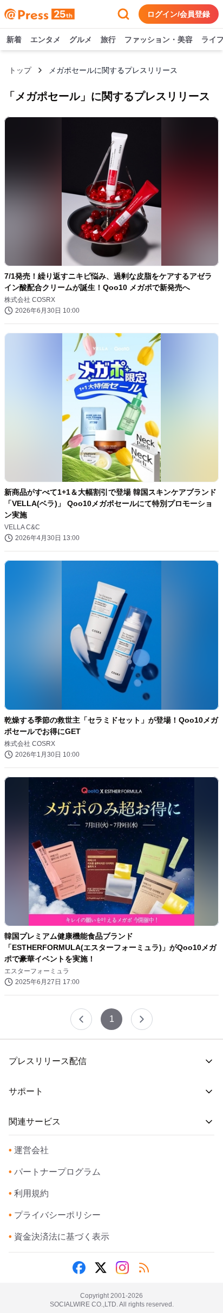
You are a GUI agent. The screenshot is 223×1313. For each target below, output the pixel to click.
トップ (20, 70)
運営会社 (29, 1150)
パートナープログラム (55, 1171)
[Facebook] (79, 1267)
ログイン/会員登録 (178, 14)
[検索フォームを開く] (123, 14)
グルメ (80, 39)
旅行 (108, 39)
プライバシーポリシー (55, 1215)
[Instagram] (122, 1267)
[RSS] (143, 1267)
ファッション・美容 (158, 39)
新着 (14, 39)
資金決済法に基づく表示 (59, 1236)
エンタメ (45, 39)
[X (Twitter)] (100, 1267)
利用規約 (29, 1193)
